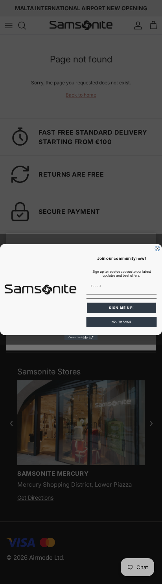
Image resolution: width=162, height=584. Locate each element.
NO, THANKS (122, 321)
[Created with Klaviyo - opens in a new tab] (81, 337)
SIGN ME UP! (121, 308)
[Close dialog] (157, 248)
